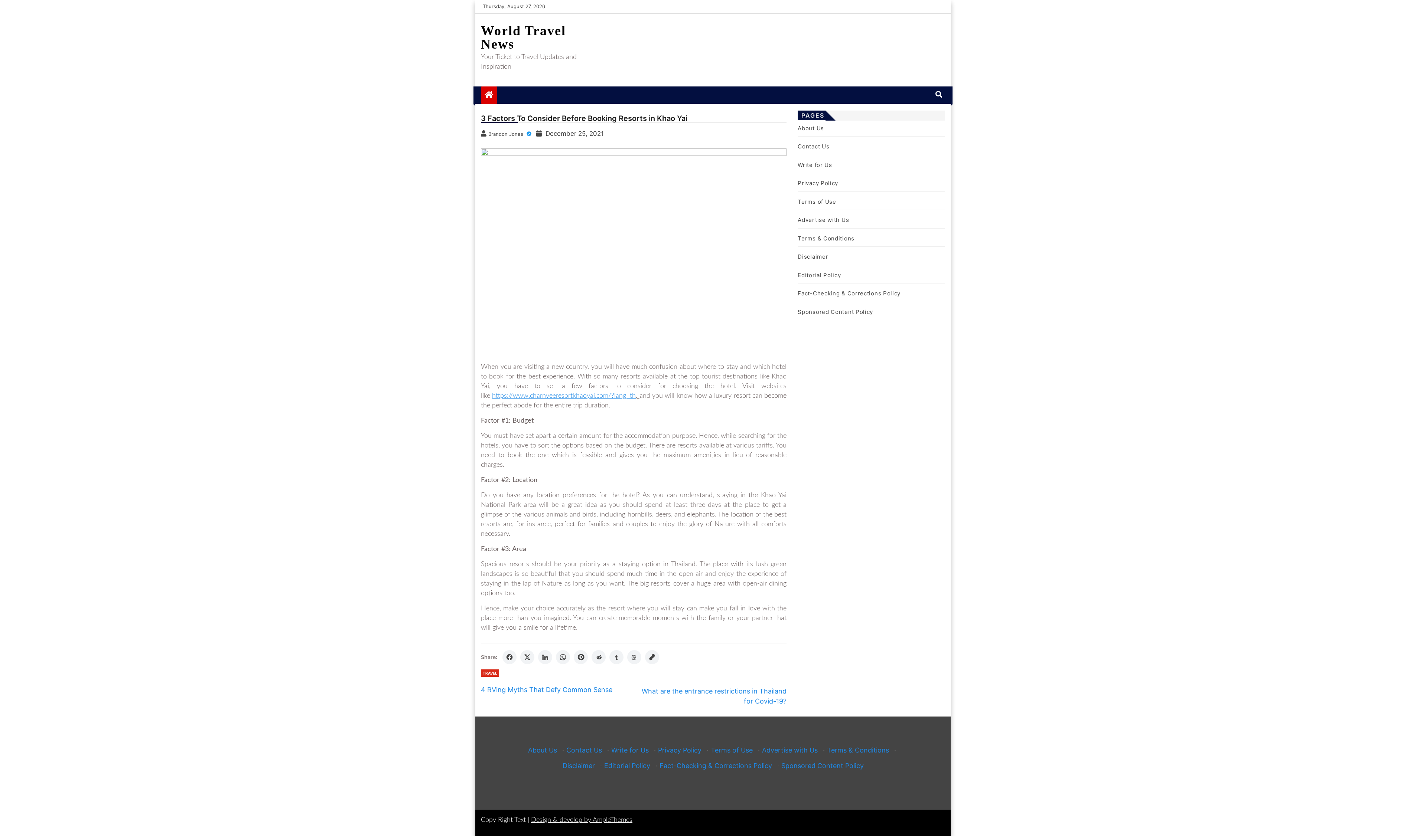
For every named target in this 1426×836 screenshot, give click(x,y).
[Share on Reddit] (599, 657)
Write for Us (815, 164)
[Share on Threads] (634, 657)
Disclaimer (813, 256)
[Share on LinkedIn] (545, 657)
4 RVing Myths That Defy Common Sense (546, 690)
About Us (811, 128)
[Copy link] (652, 657)
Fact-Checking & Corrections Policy (849, 293)
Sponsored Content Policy (835, 311)
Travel (490, 673)
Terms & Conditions (826, 238)
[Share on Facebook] (509, 657)
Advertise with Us (823, 219)
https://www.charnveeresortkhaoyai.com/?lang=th (564, 396)
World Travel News (523, 37)
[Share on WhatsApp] (563, 657)
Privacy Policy (818, 183)
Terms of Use (817, 201)
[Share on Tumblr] (616, 657)
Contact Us (813, 146)
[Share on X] (527, 657)
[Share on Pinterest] (581, 657)
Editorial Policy (819, 275)
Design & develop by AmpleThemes (581, 820)
